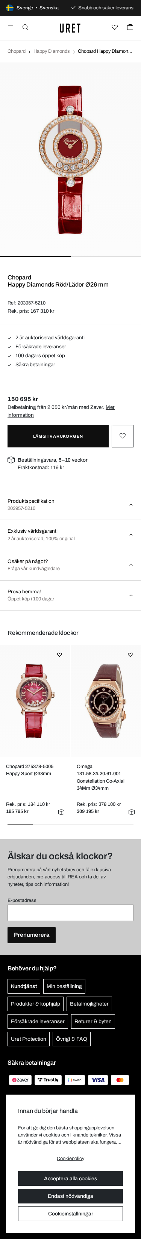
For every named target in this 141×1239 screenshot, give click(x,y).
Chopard (17, 51)
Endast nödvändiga (70, 1196)
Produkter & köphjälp (35, 1004)
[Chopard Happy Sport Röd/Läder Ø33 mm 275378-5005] (35, 701)
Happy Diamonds (51, 51)
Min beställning (64, 986)
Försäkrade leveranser (40, 346)
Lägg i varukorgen (58, 436)
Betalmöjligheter (89, 1004)
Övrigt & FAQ (71, 1039)
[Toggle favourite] (122, 436)
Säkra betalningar (34, 364)
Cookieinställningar (70, 1214)
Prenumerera (31, 935)
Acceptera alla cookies (70, 1178)
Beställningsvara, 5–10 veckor (53, 460)
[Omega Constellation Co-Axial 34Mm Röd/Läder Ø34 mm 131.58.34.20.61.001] (105, 701)
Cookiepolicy (70, 1158)
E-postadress (22, 900)
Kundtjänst (24, 986)
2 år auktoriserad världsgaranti (49, 337)
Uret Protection (28, 1039)
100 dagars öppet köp (39, 355)
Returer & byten (93, 1021)
